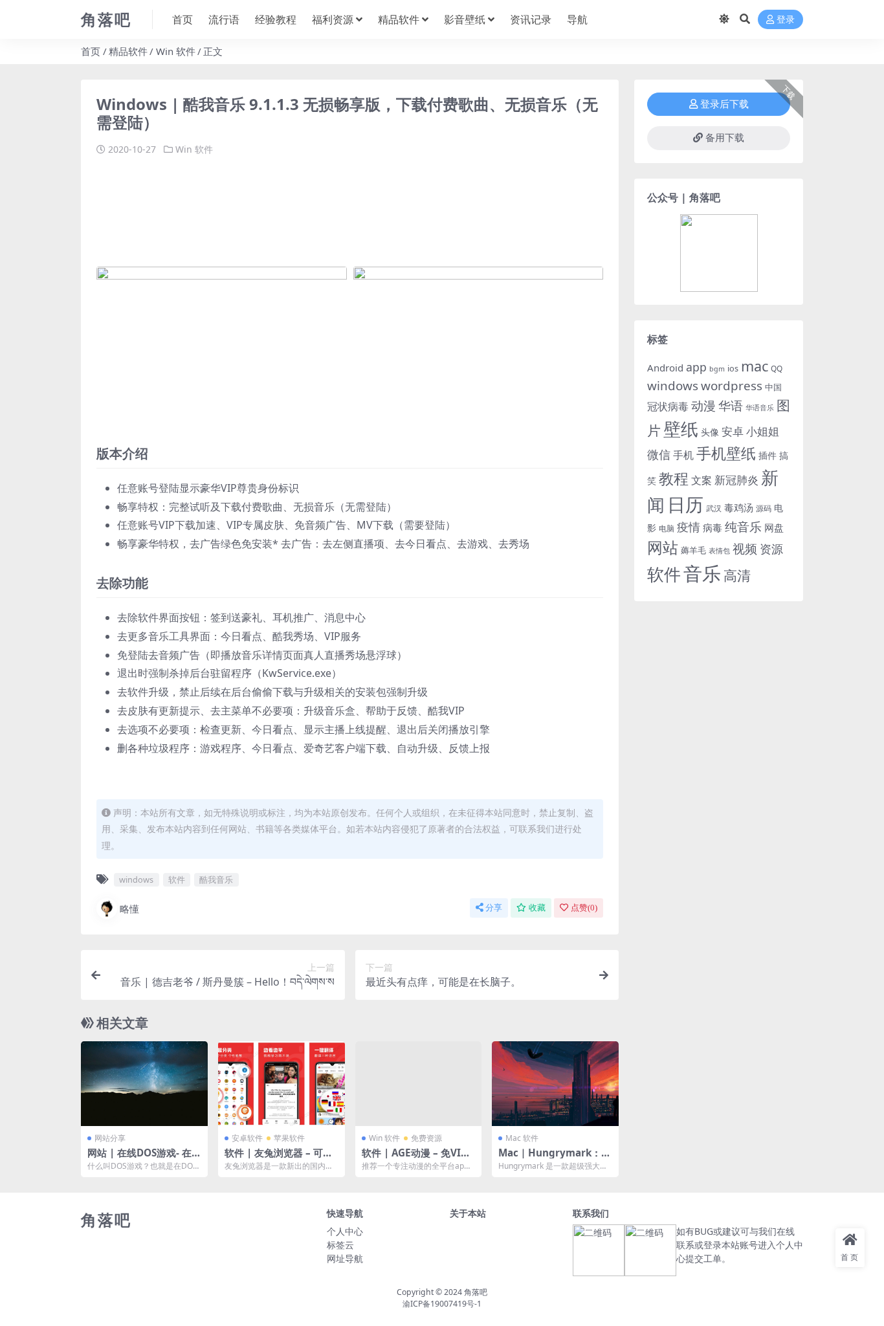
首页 (182, 19)
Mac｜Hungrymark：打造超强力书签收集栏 (554, 1158)
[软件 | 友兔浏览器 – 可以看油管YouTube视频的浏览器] (281, 1083)
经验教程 (275, 19)
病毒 (712, 527)
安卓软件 (247, 1138)
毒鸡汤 (738, 507)
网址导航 (345, 1258)
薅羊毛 (693, 550)
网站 (662, 547)
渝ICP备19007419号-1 (442, 1303)
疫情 (688, 527)
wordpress (731, 385)
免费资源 (426, 1138)
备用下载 (724, 138)
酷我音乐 (216, 879)
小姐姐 (762, 431)
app (696, 367)
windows (136, 879)
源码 (763, 508)
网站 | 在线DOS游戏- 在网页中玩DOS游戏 (139, 1158)
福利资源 (332, 19)
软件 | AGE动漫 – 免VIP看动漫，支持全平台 (414, 1158)
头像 (710, 432)
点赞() (584, 907)
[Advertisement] (332, 205)
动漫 (703, 405)
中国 (773, 387)
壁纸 (680, 429)
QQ (776, 368)
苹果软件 (289, 1138)
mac (754, 366)
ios (732, 368)
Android (665, 367)
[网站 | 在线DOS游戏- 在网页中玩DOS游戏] (144, 1083)
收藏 (537, 907)
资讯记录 (530, 19)
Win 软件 (175, 51)
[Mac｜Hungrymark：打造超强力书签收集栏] (555, 1083)
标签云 (340, 1245)
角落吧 (475, 1292)
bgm (717, 368)
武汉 (714, 508)
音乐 (702, 573)
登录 (786, 20)
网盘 (774, 527)
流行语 (223, 19)
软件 (176, 879)
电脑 (666, 528)
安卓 (733, 431)
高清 (737, 575)
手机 (683, 455)
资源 (771, 548)
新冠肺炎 (736, 479)
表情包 (719, 550)
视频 (745, 548)
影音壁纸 (464, 19)
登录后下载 (724, 104)
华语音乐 (760, 407)
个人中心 (345, 1231)
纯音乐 (743, 526)
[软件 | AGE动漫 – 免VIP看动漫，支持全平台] (418, 1083)
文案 (701, 480)
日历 (685, 504)
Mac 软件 (521, 1138)
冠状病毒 (668, 406)
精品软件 (398, 19)
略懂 (129, 908)
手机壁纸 (726, 453)
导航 (577, 19)
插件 (767, 455)
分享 (493, 907)
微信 (658, 454)
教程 (674, 479)
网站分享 (110, 1138)
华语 (730, 405)
